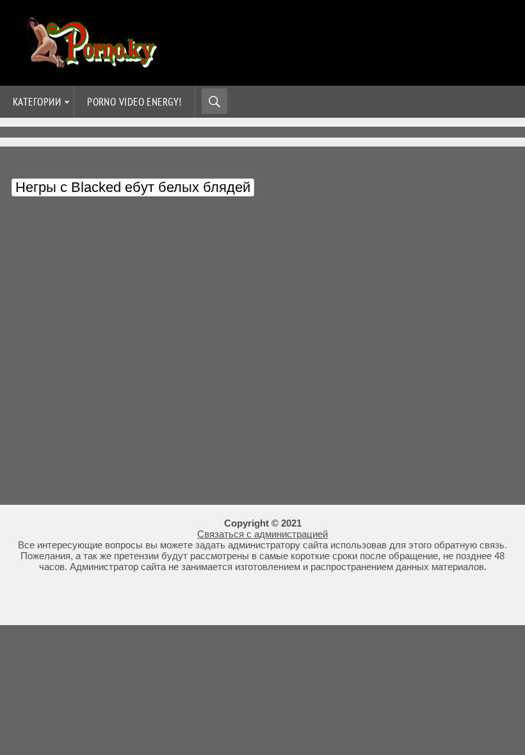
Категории (37, 102)
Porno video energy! (134, 102)
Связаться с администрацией (262, 533)
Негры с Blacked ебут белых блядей (132, 187)
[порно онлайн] (89, 62)
